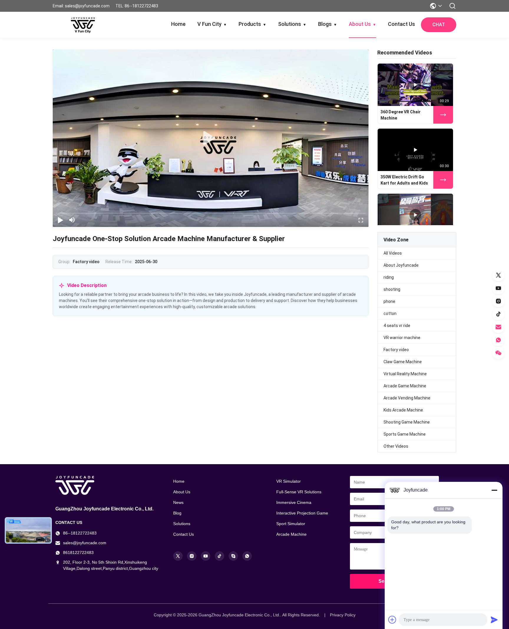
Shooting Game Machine (407, 422)
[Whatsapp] (247, 556)
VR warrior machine (402, 337)
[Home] (107, 485)
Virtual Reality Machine (405, 373)
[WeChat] (498, 353)
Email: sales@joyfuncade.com (81, 6)
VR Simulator (288, 481)
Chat (438, 24)
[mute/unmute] (72, 219)
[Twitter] (498, 275)
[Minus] (494, 490)
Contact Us (401, 24)
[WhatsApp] (498, 340)
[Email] (498, 327)
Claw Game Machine (403, 361)
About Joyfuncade (401, 265)
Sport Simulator (290, 523)
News (178, 502)
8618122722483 (78, 552)
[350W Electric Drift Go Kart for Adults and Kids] (415, 150)
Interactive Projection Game (302, 513)
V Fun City (212, 24)
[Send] (494, 619)
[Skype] (233, 556)
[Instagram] (498, 301)
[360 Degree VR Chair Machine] (415, 85)
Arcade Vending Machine (407, 398)
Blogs (327, 24)
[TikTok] (498, 314)
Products (252, 24)
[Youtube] (205, 556)
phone (389, 301)
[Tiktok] (219, 556)
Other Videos (396, 446)
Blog (177, 513)
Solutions (292, 24)
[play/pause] (60, 219)
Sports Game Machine (405, 434)
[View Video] (443, 115)
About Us (362, 24)
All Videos (393, 253)
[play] (210, 138)
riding (389, 277)
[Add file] (392, 619)
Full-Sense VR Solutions (298, 491)
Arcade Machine (291, 534)
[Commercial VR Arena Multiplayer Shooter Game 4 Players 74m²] (415, 215)
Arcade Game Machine (405, 386)
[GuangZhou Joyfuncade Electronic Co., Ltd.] (83, 25)
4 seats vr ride (397, 325)
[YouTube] (498, 288)
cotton (390, 313)
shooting (392, 289)
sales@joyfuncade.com (84, 542)
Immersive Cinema (293, 502)
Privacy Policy (343, 615)
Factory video (396, 349)
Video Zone (396, 240)
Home (178, 24)
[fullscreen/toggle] (361, 219)
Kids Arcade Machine (403, 410)
